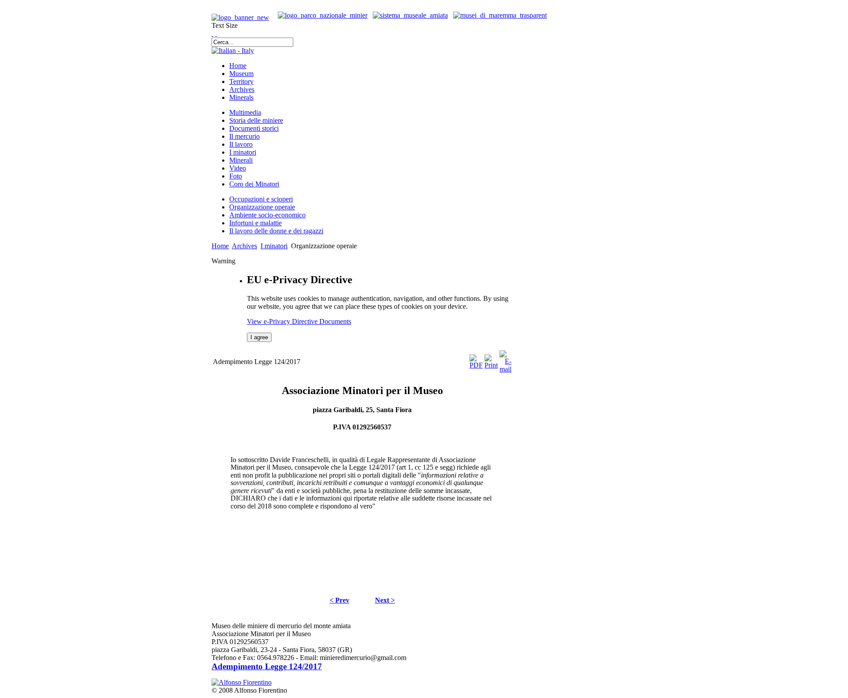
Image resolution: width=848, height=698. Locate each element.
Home (220, 246)
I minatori (274, 246)
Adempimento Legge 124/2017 (267, 666)
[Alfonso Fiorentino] (242, 682)
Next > (385, 600)
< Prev (339, 600)
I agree (259, 337)
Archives (244, 246)
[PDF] (476, 365)
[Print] (491, 365)
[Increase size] (212, 33)
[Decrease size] (216, 33)
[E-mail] (505, 369)
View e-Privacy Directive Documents (299, 321)
